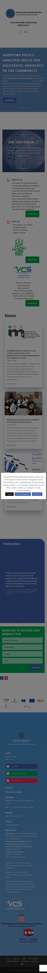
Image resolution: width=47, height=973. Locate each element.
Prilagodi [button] (9, 494)
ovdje (18, 485)
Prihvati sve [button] (37, 494)
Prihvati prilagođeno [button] (23, 494)
